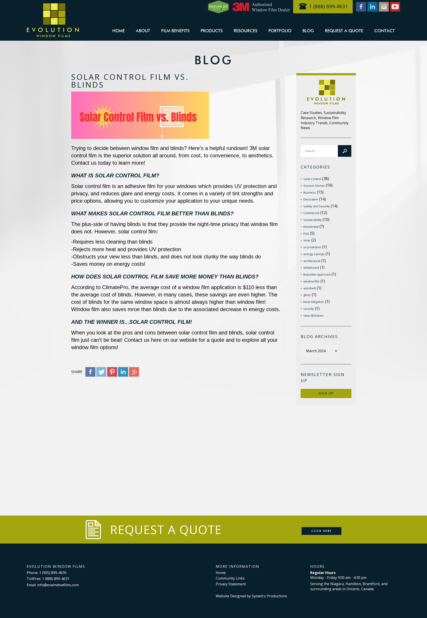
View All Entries (313, 316)
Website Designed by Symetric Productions (251, 596)
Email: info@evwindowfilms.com (53, 584)
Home (118, 30)
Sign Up (326, 393)
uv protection (312, 247)
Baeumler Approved (316, 274)
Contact (384, 30)
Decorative (310, 199)
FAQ (306, 234)
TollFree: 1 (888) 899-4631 (48, 578)
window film (311, 281)
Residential (310, 227)
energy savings (313, 254)
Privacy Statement (231, 584)
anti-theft (309, 288)
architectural (311, 261)
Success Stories (314, 186)
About (143, 30)
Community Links (230, 578)
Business (309, 192)
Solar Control (312, 179)
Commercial (311, 213)
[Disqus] (177, 436)
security (308, 309)
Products (212, 30)
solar (306, 240)
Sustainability (312, 220)
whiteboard (311, 268)
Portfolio (279, 30)
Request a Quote (344, 30)
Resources (245, 30)
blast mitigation (313, 302)
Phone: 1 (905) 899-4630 (46, 572)
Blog (308, 30)
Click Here (321, 531)
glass (307, 295)
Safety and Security (316, 206)
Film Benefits (175, 30)
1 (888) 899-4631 (328, 6)
